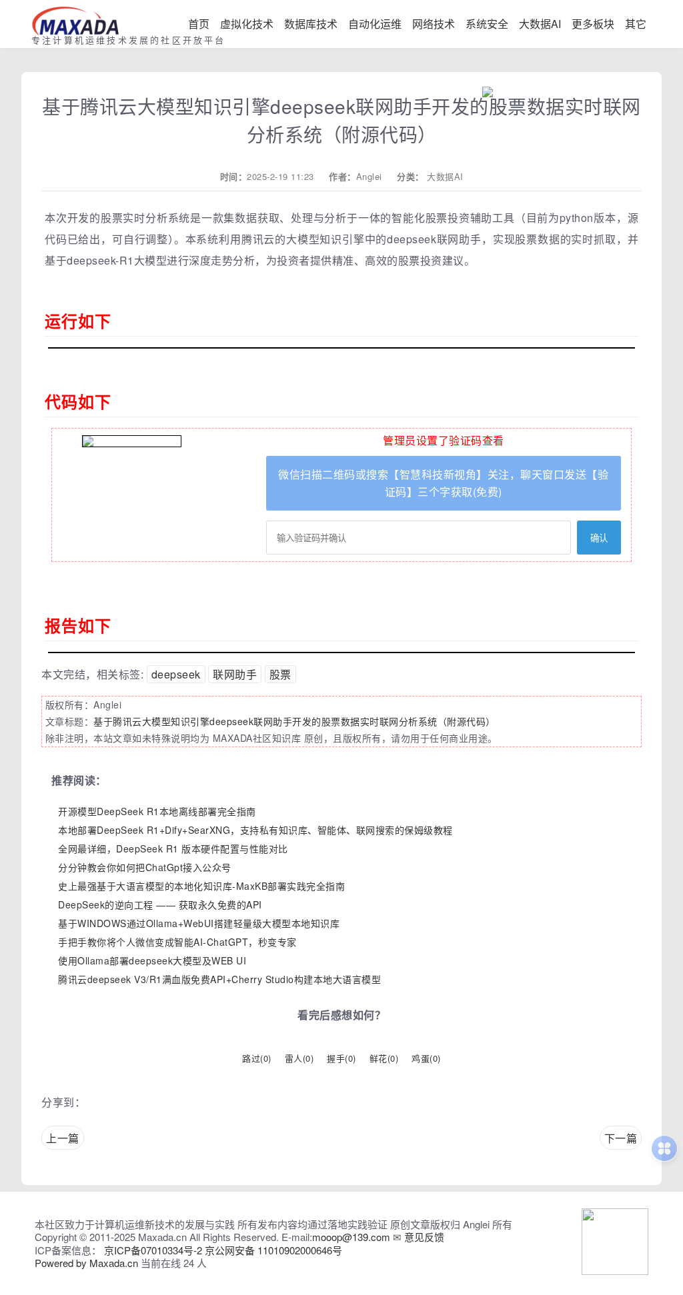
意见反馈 (424, 1237)
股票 (280, 674)
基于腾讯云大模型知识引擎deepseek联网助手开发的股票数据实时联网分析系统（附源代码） (294, 721)
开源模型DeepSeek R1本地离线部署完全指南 (157, 811)
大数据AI (540, 23)
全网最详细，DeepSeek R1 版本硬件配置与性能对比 (173, 848)
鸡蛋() (426, 1058)
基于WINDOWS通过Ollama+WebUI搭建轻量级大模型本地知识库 (198, 923)
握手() (341, 1058)
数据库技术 (310, 23)
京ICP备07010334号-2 (153, 1250)
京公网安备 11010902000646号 (273, 1250)
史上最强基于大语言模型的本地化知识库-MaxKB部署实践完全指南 (201, 885)
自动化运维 (375, 23)
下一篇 (621, 1138)
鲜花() (384, 1058)
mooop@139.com (351, 1237)
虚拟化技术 (246, 23)
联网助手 (235, 674)
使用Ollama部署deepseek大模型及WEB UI (152, 960)
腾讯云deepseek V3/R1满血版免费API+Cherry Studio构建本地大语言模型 (219, 979)
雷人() (299, 1058)
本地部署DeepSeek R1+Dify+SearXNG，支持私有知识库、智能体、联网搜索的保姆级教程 (255, 829)
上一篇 (62, 1138)
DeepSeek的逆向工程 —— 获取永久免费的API (160, 904)
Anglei (369, 176)
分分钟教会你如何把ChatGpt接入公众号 (144, 867)
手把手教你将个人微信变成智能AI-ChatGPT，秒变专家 (177, 941)
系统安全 (487, 23)
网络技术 (433, 23)
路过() (256, 1058)
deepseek (176, 674)
